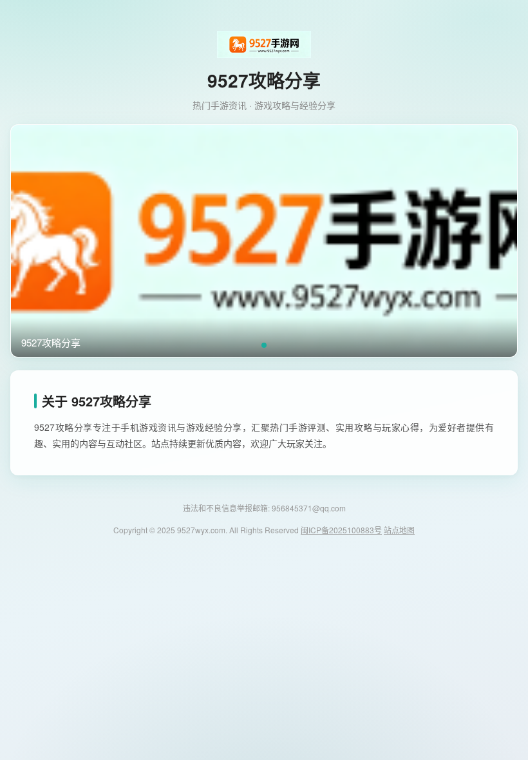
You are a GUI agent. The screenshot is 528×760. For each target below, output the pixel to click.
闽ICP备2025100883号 (341, 529)
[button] (264, 345)
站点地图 (399, 529)
